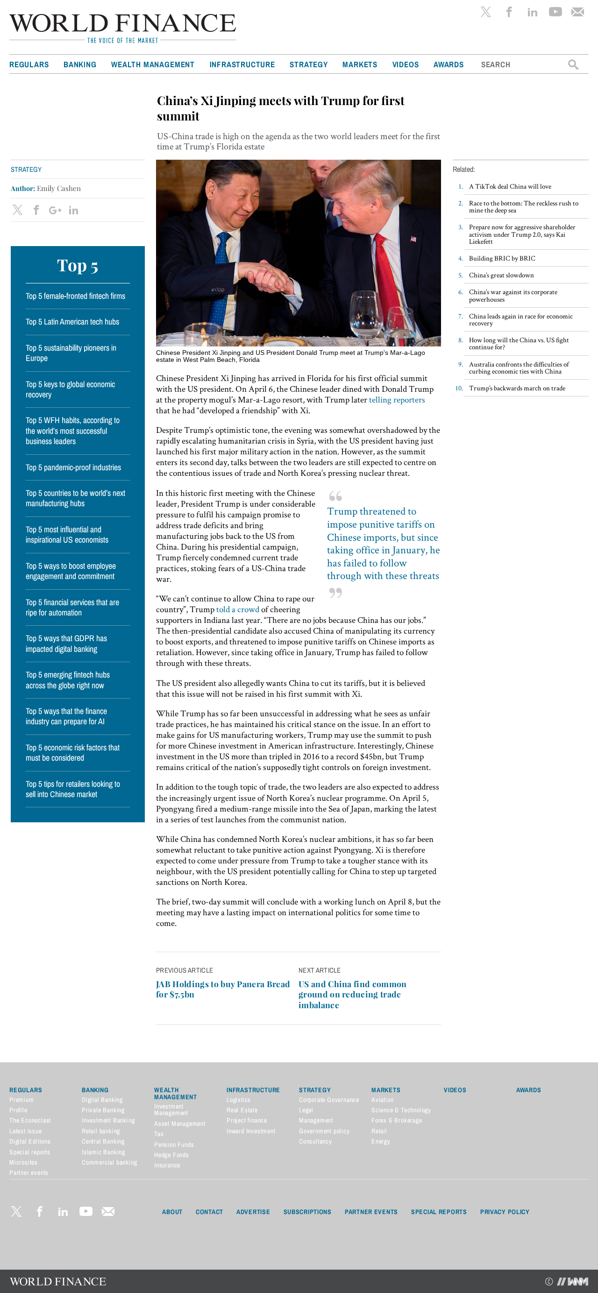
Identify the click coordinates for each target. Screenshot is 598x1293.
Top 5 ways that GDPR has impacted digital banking (66, 643)
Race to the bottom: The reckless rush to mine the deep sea (523, 206)
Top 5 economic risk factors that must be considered (73, 753)
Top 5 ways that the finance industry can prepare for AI (66, 716)
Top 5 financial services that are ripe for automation (72, 607)
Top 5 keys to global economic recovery (70, 389)
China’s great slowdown (501, 274)
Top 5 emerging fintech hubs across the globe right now (68, 680)
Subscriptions (308, 1211)
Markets (359, 64)
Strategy (308, 64)
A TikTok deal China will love (510, 186)
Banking (80, 64)
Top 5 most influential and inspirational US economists (67, 534)
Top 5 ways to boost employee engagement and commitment (71, 571)
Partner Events (371, 1211)
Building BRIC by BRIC (502, 258)
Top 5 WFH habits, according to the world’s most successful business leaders (73, 431)
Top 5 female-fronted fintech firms (75, 296)
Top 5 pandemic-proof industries (73, 467)
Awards (449, 64)
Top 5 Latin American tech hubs (72, 321)
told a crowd (237, 609)
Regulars (29, 64)
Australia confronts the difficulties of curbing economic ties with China (519, 367)
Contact (209, 1211)
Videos (405, 64)
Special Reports (439, 1211)
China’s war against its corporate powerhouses (513, 295)
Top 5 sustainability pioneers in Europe (71, 353)
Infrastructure (242, 64)
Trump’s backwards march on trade (517, 387)
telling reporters (397, 399)
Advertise (253, 1211)
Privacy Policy (505, 1211)
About (172, 1211)
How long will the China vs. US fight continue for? (519, 343)
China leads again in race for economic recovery (521, 319)
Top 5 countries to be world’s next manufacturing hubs (75, 498)
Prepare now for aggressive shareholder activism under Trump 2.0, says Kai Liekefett (522, 233)
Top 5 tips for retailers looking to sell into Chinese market (73, 789)
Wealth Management (153, 64)
